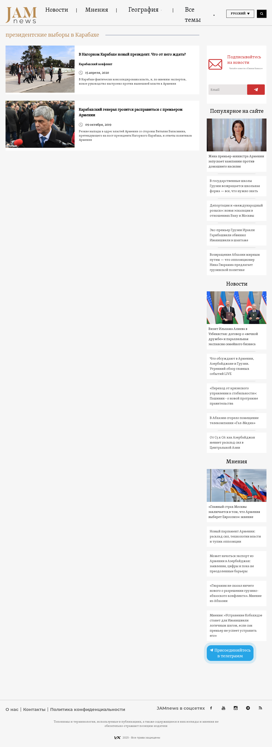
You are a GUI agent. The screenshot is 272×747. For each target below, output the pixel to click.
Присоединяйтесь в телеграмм (232, 653)
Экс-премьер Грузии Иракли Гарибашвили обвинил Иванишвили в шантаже (232, 235)
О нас (12, 709)
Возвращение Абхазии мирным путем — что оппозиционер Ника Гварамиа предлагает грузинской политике (235, 262)
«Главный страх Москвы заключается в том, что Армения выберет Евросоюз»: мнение (234, 512)
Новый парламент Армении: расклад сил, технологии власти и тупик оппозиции (235, 536)
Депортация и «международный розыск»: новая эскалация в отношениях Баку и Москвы (236, 211)
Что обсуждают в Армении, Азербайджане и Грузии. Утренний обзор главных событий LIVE (232, 366)
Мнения (96, 10)
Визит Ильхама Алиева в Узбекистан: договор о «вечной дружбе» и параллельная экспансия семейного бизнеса (233, 336)
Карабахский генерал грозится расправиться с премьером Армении (131, 112)
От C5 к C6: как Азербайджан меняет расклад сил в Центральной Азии (232, 443)
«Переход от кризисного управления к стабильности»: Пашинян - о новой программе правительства (234, 396)
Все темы (193, 15)
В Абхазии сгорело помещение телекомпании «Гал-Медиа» (234, 420)
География (143, 10)
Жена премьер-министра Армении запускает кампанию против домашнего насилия (236, 161)
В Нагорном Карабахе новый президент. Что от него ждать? (132, 54)
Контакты (34, 709)
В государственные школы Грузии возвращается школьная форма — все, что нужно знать (235, 186)
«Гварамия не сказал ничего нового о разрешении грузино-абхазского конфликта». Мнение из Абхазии (236, 593)
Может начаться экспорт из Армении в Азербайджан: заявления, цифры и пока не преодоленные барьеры (232, 564)
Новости (56, 10)
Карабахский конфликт (95, 64)
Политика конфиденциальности (87, 709)
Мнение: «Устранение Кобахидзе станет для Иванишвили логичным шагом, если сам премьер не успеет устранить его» (236, 625)
